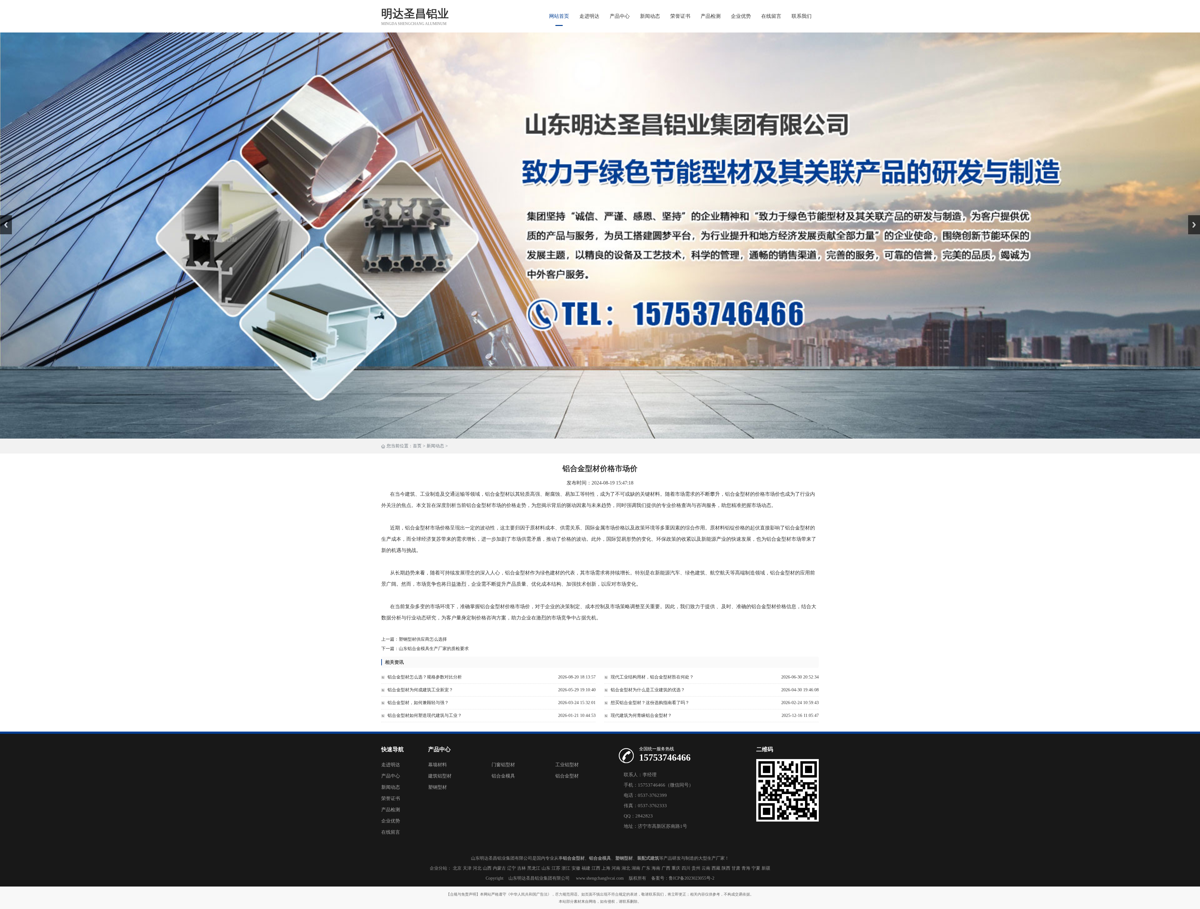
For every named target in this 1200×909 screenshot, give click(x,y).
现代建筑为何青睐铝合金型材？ (641, 715)
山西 (487, 868)
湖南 (636, 868)
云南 (706, 868)
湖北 (626, 868)
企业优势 (741, 16)
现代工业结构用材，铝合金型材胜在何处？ (652, 677)
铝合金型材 (567, 775)
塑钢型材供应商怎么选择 (423, 639)
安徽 (576, 868)
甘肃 (736, 868)
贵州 (696, 868)
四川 (686, 868)
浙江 (566, 868)
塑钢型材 (437, 787)
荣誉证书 (680, 16)
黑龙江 (533, 868)
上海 (606, 868)
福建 (586, 868)
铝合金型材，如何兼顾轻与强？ (418, 702)
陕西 (726, 868)
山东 (546, 868)
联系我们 (802, 16)
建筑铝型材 (440, 775)
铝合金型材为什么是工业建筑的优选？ (648, 690)
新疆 (766, 868)
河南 (616, 868)
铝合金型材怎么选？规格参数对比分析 (425, 677)
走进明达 (589, 16)
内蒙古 (499, 868)
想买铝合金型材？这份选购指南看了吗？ (650, 702)
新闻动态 (650, 16)
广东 (646, 868)
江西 (596, 868)
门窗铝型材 (503, 764)
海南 (656, 868)
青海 (746, 868)
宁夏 (756, 868)
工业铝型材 (567, 764)
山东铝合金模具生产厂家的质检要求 (434, 648)
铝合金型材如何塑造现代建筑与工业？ (425, 715)
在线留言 (771, 16)
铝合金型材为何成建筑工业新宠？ (420, 690)
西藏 (716, 868)
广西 (666, 868)
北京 (457, 868)
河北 (477, 868)
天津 (467, 868)
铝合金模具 (503, 775)
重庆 (676, 868)
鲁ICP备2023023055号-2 (691, 878)
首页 (417, 446)
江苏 (556, 868)
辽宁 (511, 868)
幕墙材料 (437, 764)
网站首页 (559, 16)
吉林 (521, 868)
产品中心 (620, 16)
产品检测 (711, 16)
